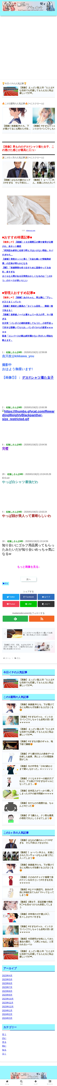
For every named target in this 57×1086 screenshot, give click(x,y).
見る (6, 583)
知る (4, 1050)
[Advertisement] (28, 47)
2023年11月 (7, 1003)
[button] (50, 121)
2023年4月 (7, 975)
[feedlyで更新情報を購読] (15, 619)
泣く (4, 1054)
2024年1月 (7, 1010)
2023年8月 (7, 991)
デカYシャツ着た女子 (38, 377)
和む (4, 1046)
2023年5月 (7, 979)
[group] (16, 120)
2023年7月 (7, 987)
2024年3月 (7, 1018)
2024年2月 (7, 1014)
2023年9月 (7, 995)
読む (4, 1038)
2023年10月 (8, 999)
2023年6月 (7, 983)
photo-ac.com (30, 230)
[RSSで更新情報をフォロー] (41, 619)
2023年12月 (8, 1007)
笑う (4, 1034)
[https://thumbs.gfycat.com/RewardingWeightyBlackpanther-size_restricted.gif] (28, 419)
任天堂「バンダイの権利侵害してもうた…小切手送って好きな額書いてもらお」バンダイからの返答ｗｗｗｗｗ (27, 327)
